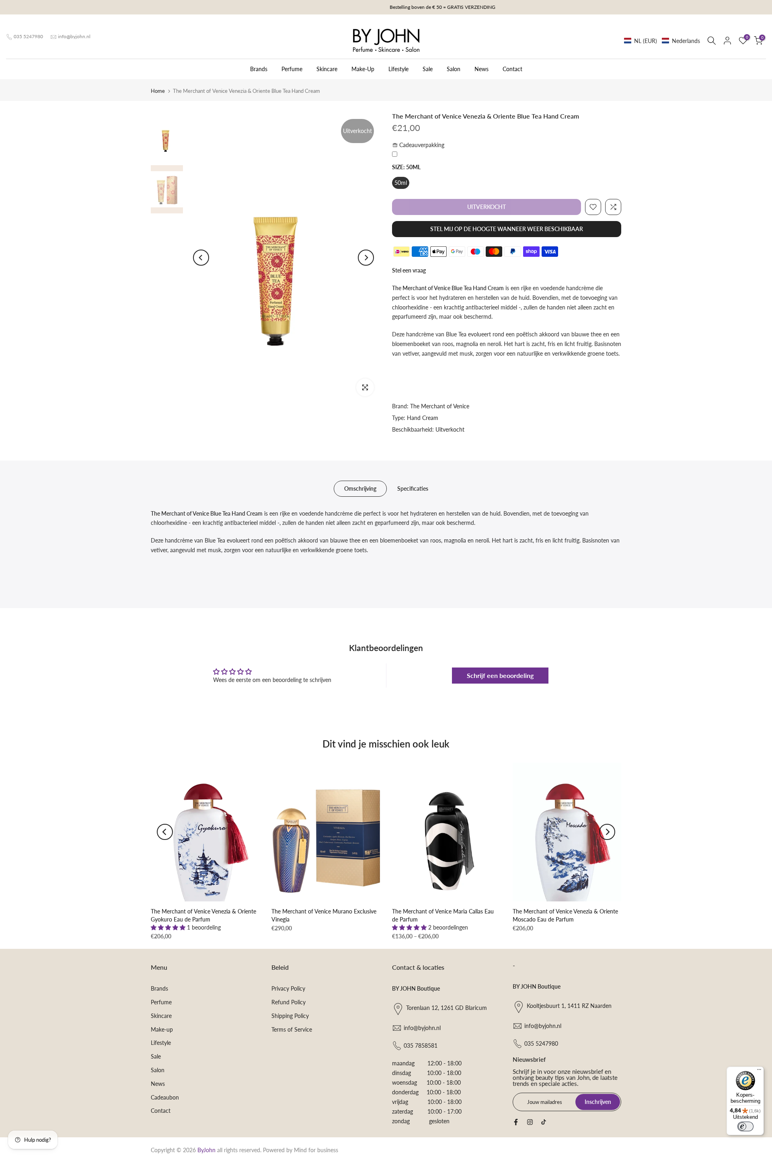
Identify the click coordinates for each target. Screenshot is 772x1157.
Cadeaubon (165, 1097)
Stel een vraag (409, 270)
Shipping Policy (290, 1015)
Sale (428, 69)
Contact (512, 69)
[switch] (745, 1126)
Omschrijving (360, 488)
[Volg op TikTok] (543, 1122)
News (481, 69)
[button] (662, 40)
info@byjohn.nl (74, 36)
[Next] (366, 258)
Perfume (291, 69)
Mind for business (316, 1150)
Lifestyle (398, 69)
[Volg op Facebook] (516, 1122)
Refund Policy (288, 1002)
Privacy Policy (288, 988)
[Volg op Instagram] (530, 1122)
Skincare (326, 69)
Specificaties (412, 488)
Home (158, 91)
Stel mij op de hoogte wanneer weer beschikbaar (506, 228)
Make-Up (362, 69)
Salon (453, 69)
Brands (258, 69)
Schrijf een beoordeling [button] (500, 675)
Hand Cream (422, 417)
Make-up (162, 1029)
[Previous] (201, 258)
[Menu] (759, 1071)
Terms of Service (291, 1029)
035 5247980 (28, 36)
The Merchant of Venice (439, 406)
